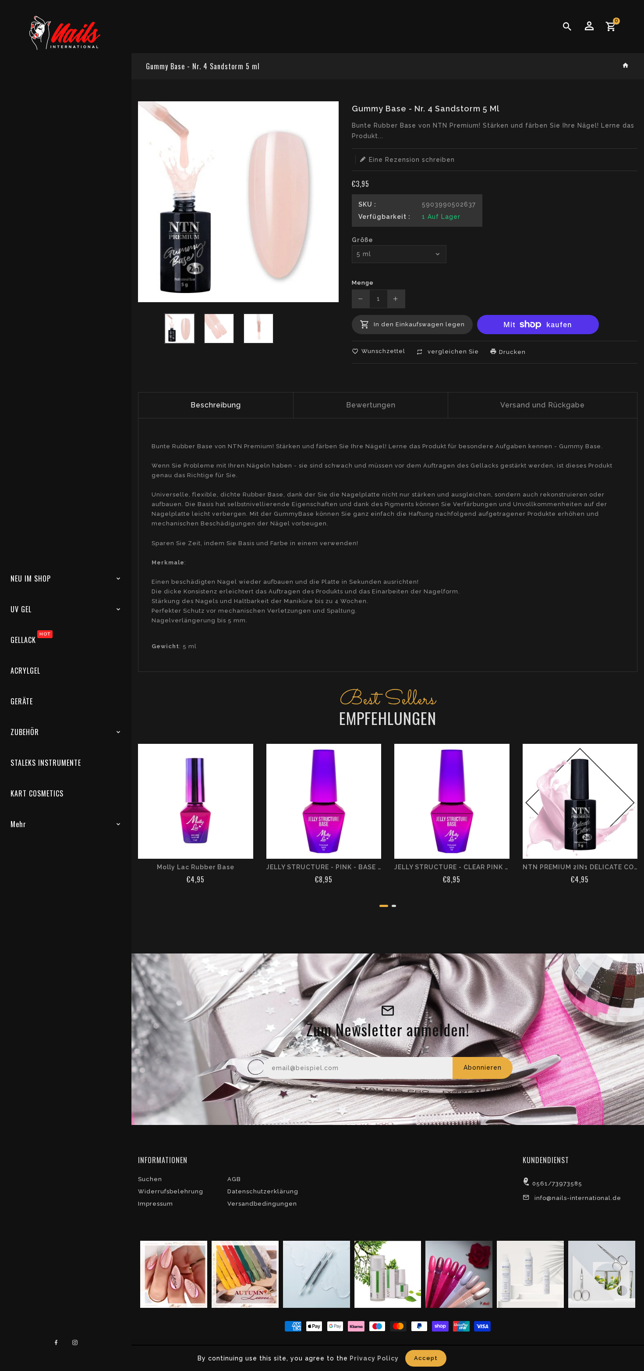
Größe (362, 239)
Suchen (150, 1179)
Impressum (155, 1203)
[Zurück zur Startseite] (626, 66)
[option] (179, 328)
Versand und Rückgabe (542, 405)
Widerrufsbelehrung (170, 1191)
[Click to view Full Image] (172, 1273)
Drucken (511, 352)
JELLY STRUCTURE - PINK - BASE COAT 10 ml (324, 867)
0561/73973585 (557, 1183)
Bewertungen (371, 405)
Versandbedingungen (262, 1203)
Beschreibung (216, 405)
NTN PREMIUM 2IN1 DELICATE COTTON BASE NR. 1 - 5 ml (580, 867)
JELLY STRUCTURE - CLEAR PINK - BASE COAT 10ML (452, 867)
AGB (234, 1179)
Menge (363, 282)
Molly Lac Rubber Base (195, 867)
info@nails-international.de (577, 1198)
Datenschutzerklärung (262, 1191)
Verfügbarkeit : (384, 216)
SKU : (367, 204)
